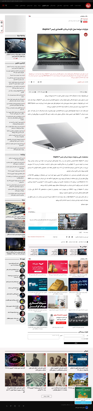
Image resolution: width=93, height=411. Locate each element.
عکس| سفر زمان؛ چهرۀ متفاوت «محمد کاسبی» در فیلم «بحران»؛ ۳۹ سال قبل (16, 83)
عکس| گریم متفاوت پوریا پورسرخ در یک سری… (14, 264)
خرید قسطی (83, 402)
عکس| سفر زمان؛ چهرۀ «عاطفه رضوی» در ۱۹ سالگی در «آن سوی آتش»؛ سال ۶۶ (15, 113)
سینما (39, 6)
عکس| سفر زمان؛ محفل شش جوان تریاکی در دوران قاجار (15, 167)
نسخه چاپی (63, 242)
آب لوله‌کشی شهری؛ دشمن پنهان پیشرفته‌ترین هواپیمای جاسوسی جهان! (15, 217)
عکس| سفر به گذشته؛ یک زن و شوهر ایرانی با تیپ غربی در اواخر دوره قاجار (15, 87)
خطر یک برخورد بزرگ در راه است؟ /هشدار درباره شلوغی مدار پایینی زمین (73, 253)
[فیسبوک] (66, 237)
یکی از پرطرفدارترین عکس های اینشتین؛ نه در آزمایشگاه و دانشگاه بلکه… (15, 55)
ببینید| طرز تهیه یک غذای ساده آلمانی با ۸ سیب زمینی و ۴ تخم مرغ (15, 78)
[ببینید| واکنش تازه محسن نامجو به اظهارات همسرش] (22, 283)
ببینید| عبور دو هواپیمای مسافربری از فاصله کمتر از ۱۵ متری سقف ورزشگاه (15, 131)
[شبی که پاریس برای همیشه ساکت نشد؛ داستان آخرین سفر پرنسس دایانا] (22, 277)
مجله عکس (59, 6)
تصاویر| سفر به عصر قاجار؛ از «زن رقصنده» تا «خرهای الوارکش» (15, 177)
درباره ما (21, 1)
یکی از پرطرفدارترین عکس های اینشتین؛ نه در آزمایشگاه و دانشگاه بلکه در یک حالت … (54, 254)
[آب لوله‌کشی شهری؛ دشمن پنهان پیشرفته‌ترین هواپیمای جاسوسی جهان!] (15, 208)
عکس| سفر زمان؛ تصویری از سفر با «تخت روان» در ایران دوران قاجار (15, 148)
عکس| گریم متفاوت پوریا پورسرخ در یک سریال (16, 95)
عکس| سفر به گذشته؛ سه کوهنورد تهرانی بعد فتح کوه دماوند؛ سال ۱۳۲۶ (15, 71)
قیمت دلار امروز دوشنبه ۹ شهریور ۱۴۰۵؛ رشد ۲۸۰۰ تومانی (15, 181)
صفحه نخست (78, 6)
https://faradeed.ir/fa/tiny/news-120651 (36, 237)
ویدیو (35, 6)
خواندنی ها (83, 246)
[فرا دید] (88, 5)
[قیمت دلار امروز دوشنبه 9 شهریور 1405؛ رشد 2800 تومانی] (36, 379)
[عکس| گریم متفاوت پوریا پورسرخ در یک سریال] (22, 264)
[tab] (16, 58)
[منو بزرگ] (3, 5)
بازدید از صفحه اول (82, 242)
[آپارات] (15, 406)
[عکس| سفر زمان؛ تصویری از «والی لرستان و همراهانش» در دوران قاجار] (57, 359)
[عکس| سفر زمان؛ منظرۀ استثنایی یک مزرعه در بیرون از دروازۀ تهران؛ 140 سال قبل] (15, 379)
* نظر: (61, 336)
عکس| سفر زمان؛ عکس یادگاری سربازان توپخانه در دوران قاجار (16, 190)
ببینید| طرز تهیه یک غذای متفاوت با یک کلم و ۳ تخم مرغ (15, 144)
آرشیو (13, 1)
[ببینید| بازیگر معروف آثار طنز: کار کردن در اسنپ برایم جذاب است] (22, 313)
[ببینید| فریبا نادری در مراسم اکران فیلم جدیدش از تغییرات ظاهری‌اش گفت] (22, 289)
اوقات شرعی (4, 1)
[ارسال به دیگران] (40, 82)
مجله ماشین (22, 6)
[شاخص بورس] (1, 30)
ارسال (76, 343)
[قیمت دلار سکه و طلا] (1, 22)
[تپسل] (29, 212)
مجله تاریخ (66, 6)
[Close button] (91, 386)
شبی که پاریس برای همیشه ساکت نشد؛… (13, 276)
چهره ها (22, 259)
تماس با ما (16, 1)
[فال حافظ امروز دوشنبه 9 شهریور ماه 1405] (78, 379)
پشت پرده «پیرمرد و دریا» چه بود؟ (17, 75)
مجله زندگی (52, 6)
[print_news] (38, 82)
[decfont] (29, 82)
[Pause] (59, 229)
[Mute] (61, 229)
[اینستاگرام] (19, 406)
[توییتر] (69, 237)
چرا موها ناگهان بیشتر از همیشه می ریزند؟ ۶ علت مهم (15, 108)
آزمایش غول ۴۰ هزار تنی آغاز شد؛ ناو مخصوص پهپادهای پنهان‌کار (33, 252)
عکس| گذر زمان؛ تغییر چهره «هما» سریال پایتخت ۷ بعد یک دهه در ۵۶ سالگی (15, 100)
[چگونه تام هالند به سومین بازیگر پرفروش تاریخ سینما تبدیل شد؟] (22, 307)
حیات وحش (29, 6)
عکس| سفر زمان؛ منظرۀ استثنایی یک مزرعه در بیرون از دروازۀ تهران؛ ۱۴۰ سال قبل (15, 185)
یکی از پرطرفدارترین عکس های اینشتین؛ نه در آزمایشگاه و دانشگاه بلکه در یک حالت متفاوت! (15, 118)
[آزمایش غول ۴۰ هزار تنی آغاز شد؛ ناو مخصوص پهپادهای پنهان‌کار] (42, 252)
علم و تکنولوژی (45, 6)
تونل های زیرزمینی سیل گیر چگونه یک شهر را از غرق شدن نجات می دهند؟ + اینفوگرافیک (15, 253)
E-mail (86, 339)
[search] (6, 6)
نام (87, 336)
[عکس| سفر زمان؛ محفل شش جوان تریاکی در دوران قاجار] (36, 359)
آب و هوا (9, 1)
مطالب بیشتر (46, 396)
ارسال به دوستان (72, 242)
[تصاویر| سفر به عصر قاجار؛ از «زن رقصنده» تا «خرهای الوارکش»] (57, 379)
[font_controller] (34, 82)
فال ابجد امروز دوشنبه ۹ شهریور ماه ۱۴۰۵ (16, 171)
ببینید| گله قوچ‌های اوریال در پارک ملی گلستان (16, 91)
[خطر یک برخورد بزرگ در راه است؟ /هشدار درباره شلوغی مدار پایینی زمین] (82, 252)
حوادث (16, 6)
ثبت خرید (43, 228)
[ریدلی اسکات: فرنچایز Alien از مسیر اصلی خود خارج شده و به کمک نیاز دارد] (22, 319)
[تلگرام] (72, 237)
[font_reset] (31, 82)
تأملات (71, 6)
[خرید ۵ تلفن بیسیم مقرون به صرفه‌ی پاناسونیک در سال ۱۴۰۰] (78, 359)
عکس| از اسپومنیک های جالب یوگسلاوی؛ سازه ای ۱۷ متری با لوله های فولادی (15, 140)
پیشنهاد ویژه (21, 35)
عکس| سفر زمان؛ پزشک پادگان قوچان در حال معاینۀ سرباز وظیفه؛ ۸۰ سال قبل (15, 127)
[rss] (6, 406)
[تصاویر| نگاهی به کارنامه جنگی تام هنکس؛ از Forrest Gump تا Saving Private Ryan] (22, 295)
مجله (23, 200)
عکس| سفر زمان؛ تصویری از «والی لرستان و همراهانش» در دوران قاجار (15, 163)
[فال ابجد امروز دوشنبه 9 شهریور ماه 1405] (15, 359)
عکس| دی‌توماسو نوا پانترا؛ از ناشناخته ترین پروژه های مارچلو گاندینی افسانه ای (15, 104)
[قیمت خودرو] (1, 26)
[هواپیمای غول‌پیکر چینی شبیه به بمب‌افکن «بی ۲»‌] (15, 226)
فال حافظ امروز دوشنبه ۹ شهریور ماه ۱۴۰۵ (16, 174)
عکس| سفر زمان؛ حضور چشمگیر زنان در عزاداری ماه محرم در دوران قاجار (16, 194)
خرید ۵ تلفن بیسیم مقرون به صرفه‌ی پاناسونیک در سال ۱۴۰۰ (16, 136)
